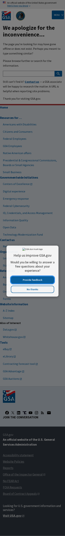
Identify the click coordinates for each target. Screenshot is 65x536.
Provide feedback (32, 277)
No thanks (32, 287)
